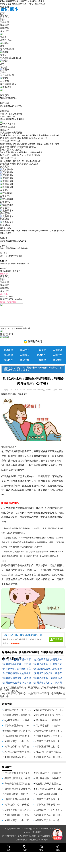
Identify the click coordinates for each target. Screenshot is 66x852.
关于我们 (4, 16)
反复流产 (4, 155)
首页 (2, 13)
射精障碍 (14, 146)
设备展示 (4, 190)
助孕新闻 (15, 367)
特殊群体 (4, 138)
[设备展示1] (6, 193)
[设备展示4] (6, 210)
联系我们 (4, 31)
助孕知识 (4, 25)
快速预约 (4, 95)
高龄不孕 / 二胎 (8, 158)
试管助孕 (8, 355)
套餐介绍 (4, 22)
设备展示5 (5, 219)
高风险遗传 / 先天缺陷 (11, 132)
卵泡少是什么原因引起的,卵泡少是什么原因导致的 (30, 783)
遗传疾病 (36, 155)
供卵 (2, 19)
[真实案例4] (6, 172)
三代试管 (41, 350)
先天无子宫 (25, 155)
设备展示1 (5, 196)
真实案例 (4, 28)
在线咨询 (4, 129)
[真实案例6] (6, 169)
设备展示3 (5, 207)
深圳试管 (24, 355)
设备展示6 (5, 225)
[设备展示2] (6, 199)
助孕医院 (41, 355)
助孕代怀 (24, 360)
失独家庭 (4, 163)
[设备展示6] (6, 222)
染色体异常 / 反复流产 (11, 149)
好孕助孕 (4, 7)
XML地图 (37, 832)
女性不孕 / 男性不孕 (10, 141)
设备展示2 (5, 202)
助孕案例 (57, 360)
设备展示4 (5, 213)
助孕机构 (8, 350)
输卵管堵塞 (15, 138)
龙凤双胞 (33, 163)
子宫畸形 (14, 155)
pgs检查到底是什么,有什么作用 (20, 720)
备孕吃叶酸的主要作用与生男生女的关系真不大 (30, 736)
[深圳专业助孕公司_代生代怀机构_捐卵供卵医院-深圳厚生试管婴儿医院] (33, 342)
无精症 (32, 146)
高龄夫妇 (24, 163)
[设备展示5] (6, 216)
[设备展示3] (6, 204)
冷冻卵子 (14, 163)
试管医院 (8, 360)
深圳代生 (57, 355)
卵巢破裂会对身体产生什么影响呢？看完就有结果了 (31, 731)
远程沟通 (4, 103)
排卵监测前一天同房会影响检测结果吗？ (26, 810)
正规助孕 (41, 360)
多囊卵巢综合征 (30, 138)
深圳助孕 (57, 350)
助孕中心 (24, 350)
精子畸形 (24, 146)
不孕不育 (42, 138)
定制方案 (4, 111)
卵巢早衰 (4, 146)
